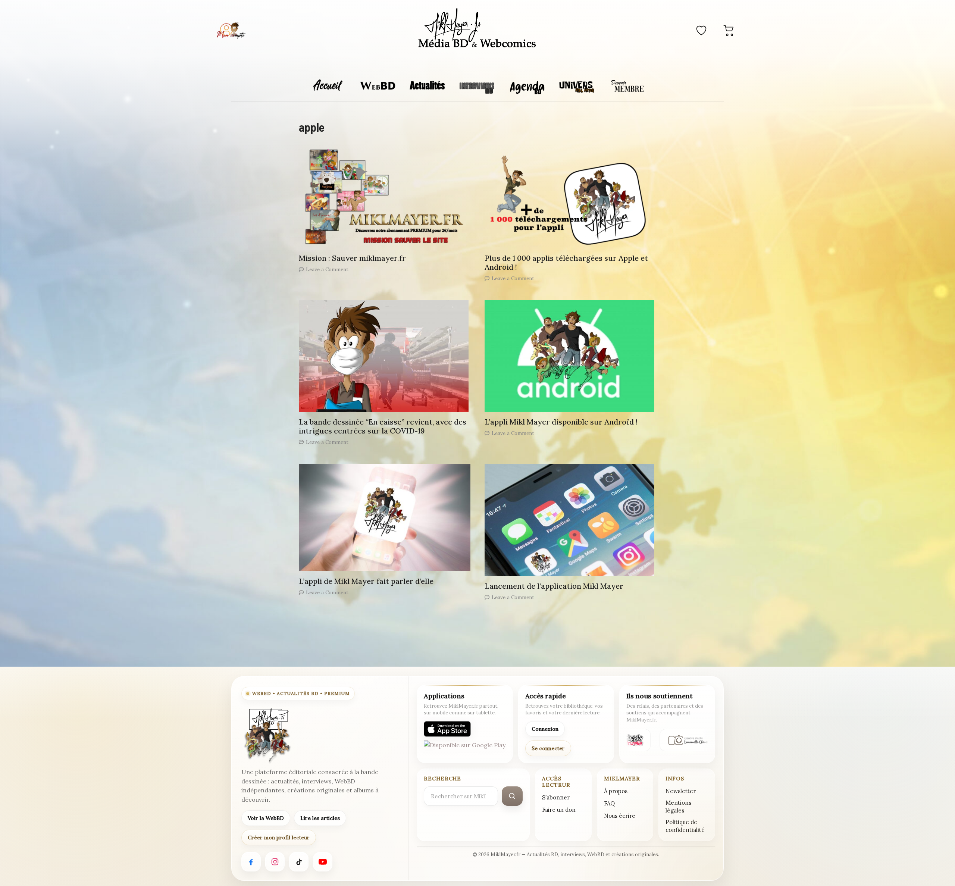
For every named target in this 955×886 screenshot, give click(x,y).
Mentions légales (678, 806)
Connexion (545, 729)
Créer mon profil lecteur (279, 837)
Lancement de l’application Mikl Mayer (554, 586)
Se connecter (548, 748)
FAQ (609, 803)
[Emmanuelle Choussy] (686, 740)
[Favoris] (701, 30)
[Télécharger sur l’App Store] (447, 729)
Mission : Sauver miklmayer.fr (352, 258)
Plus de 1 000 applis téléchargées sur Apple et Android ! (566, 262)
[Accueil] (477, 29)
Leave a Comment (327, 269)
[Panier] (729, 30)
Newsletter (681, 791)
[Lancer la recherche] (512, 796)
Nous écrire (619, 815)
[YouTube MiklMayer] (322, 861)
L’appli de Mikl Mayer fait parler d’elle (366, 581)
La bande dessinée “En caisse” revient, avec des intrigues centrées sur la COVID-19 (382, 426)
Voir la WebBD (266, 818)
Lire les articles (320, 818)
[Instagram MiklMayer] (275, 861)
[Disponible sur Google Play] (464, 748)
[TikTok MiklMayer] (299, 861)
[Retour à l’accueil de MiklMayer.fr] (266, 735)
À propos (615, 791)
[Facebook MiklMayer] (251, 861)
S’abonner (556, 797)
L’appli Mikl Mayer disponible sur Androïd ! (561, 421)
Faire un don (559, 809)
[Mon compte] (230, 30)
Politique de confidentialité (685, 825)
